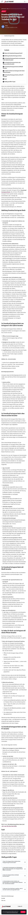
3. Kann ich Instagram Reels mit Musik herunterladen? (11, 875)
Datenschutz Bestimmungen (12, 912)
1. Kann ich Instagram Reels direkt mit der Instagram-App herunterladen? (11, 862)
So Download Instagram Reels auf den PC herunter (13, 75)
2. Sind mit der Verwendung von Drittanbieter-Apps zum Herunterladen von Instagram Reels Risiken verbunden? (13, 869)
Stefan (6, 25)
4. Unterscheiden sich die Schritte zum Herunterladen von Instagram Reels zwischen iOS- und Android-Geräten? (13, 882)
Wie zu (3, 11)
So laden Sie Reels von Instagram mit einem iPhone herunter (13, 71)
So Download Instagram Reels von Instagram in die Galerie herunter (14, 59)
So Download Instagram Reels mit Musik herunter (13, 67)
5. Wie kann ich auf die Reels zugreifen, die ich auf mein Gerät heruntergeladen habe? (13, 889)
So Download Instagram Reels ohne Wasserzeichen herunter (12, 63)
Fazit (5, 79)
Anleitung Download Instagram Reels (13, 55)
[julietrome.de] (9, 1)
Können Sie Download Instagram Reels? (13, 53)
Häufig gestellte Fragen (9, 81)
